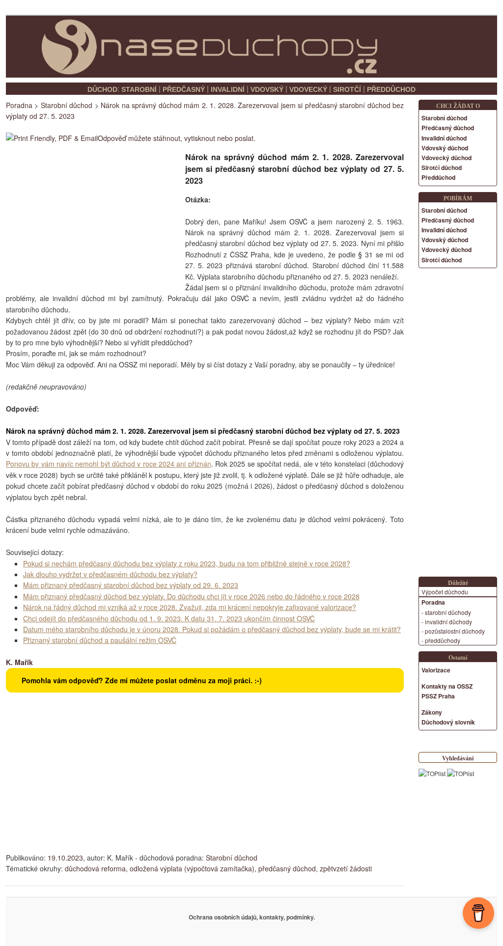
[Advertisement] (88, 215)
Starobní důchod (231, 858)
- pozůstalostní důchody (453, 631)
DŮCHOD (102, 89)
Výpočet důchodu (444, 591)
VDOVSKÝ (267, 89)
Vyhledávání (458, 758)
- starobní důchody (446, 612)
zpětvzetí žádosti (346, 868)
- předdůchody (440, 640)
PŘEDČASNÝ (184, 89)
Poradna (19, 105)
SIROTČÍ (347, 89)
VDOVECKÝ (308, 89)
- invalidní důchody (446, 621)
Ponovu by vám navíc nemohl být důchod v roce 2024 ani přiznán (108, 464)
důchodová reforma (95, 868)
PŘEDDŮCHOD (391, 89)
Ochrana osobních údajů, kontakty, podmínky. (252, 917)
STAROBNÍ (139, 89)
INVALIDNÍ (228, 89)
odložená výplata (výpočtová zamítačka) (192, 868)
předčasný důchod (287, 868)
